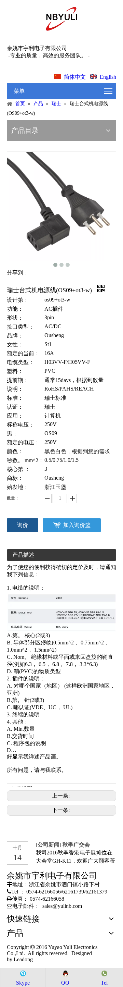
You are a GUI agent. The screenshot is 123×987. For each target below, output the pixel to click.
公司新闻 (48, 845)
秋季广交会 (76, 845)
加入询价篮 (77, 525)
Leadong (22, 959)
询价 (22, 525)
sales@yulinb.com (62, 906)
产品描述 (23, 555)
